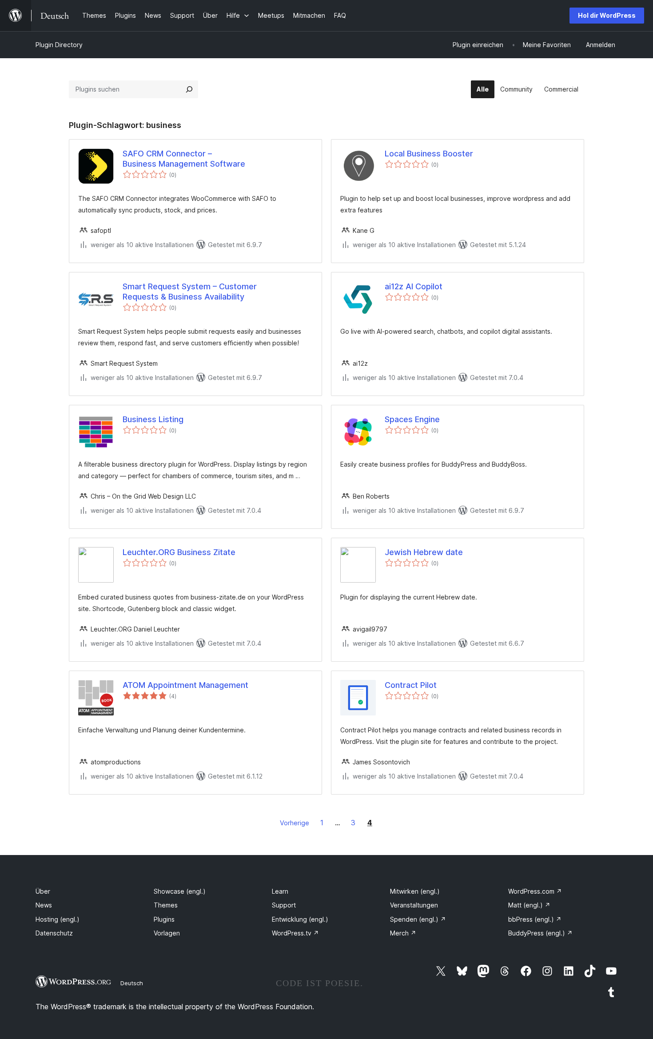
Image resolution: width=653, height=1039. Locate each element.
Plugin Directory (59, 44)
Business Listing (153, 419)
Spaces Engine (412, 419)
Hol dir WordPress (607, 15)
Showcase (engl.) (180, 891)
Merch (403, 933)
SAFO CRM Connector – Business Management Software (184, 158)
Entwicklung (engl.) (300, 919)
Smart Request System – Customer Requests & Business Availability (190, 291)
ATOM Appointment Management (185, 685)
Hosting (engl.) (58, 919)
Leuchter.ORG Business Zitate (179, 552)
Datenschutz (54, 933)
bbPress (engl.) (534, 919)
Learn (280, 891)
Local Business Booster (429, 153)
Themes (166, 905)
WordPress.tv (295, 933)
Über (43, 891)
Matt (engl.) (529, 905)
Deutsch (131, 983)
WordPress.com (535, 891)
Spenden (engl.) (418, 919)
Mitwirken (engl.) (415, 891)
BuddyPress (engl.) (540, 933)
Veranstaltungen (414, 905)
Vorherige (294, 823)
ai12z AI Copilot (413, 286)
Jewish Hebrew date (424, 552)
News (44, 905)
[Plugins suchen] (189, 89)
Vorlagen (167, 933)
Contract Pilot (411, 685)
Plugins (164, 919)
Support (284, 905)
